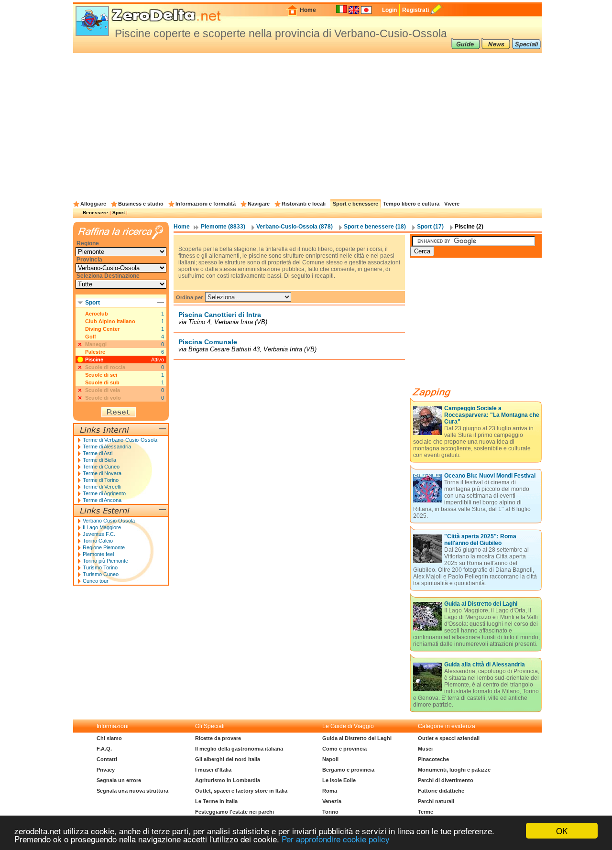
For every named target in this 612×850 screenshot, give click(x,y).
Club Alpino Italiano (110, 321)
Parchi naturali (436, 801)
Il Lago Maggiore (102, 527)
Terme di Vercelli (101, 487)
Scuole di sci (101, 375)
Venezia (331, 801)
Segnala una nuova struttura (132, 791)
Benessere (95, 212)
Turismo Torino (100, 567)
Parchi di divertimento (445, 780)
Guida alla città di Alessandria (484, 664)
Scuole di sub (102, 382)
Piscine (94, 359)
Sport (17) (430, 226)
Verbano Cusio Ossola (109, 520)
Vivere (451, 204)
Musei (425, 749)
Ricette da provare (218, 738)
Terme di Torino (101, 480)
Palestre (95, 352)
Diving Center (102, 329)
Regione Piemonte (104, 547)
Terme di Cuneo (101, 466)
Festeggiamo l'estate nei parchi (234, 812)
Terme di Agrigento (104, 493)
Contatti (107, 759)
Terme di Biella (99, 460)
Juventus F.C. (99, 534)
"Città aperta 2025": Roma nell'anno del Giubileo (480, 539)
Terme (425, 812)
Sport (118, 212)
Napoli (330, 759)
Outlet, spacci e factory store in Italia (241, 791)
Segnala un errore (119, 780)
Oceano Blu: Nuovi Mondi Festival (490, 475)
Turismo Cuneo (101, 574)
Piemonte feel (98, 554)
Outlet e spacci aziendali (449, 738)
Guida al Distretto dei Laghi (480, 603)
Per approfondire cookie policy (336, 839)
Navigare (259, 204)
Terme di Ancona (102, 500)
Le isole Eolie (339, 780)
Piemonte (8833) (223, 226)
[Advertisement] (307, 125)
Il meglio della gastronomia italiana (239, 749)
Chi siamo (109, 738)
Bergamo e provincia (348, 770)
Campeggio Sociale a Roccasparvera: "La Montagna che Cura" (491, 415)
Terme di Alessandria (107, 446)
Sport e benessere (355, 204)
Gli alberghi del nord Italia (227, 759)
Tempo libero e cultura (411, 204)
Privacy (106, 770)
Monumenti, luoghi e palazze (454, 770)
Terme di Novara (102, 473)
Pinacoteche (433, 759)
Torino (330, 812)
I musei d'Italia (213, 770)
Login (389, 10)
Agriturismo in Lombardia (227, 780)
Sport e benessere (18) (375, 226)
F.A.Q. (104, 749)
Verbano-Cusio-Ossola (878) (294, 226)
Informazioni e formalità (205, 204)
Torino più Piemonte (105, 561)
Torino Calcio (98, 541)
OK (562, 831)
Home (308, 10)
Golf (90, 336)
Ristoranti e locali (304, 204)
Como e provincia (344, 749)
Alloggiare (93, 204)
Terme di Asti (97, 453)
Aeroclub (96, 313)
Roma (329, 791)
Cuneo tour (96, 581)
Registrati (415, 10)
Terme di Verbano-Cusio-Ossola (120, 440)
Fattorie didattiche (441, 791)
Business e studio (141, 204)
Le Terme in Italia (216, 801)
